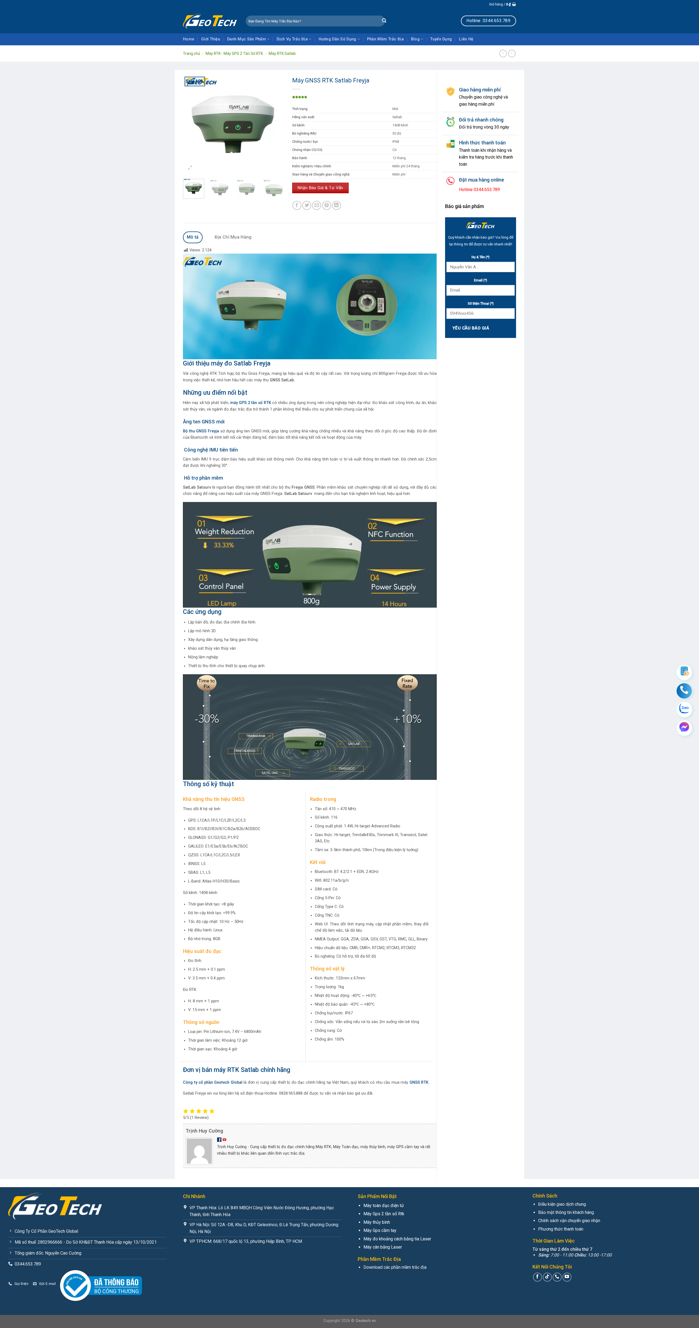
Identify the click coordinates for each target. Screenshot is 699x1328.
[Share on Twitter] (306, 205)
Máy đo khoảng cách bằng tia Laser (397, 1238)
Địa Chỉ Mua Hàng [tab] (233, 237)
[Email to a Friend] (316, 205)
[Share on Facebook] (296, 205)
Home (188, 39)
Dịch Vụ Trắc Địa (292, 39)
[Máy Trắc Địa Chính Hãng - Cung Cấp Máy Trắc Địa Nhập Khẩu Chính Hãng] (210, 20)
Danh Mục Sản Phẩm (246, 39)
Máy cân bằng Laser (382, 1247)
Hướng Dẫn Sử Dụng (337, 39)
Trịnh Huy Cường (204, 1131)
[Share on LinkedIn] (336, 205)
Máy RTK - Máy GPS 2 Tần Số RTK (234, 53)
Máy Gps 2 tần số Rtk (383, 1213)
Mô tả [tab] (193, 237)
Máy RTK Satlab (282, 53)
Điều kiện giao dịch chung (562, 1204)
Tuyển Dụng (441, 39)
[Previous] (192, 124)
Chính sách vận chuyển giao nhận (569, 1220)
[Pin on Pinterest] (326, 205)
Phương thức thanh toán (560, 1229)
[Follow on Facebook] (537, 1277)
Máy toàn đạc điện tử (383, 1205)
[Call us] (557, 1277)
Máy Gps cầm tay (379, 1230)
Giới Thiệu (210, 39)
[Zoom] (190, 168)
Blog (415, 39)
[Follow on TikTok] (547, 1277)
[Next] (275, 124)
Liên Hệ (466, 39)
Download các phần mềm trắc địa (394, 1267)
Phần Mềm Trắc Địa (385, 39)
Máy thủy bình (376, 1222)
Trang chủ (191, 53)
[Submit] (384, 21)
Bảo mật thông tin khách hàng (566, 1212)
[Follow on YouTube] (566, 1277)
